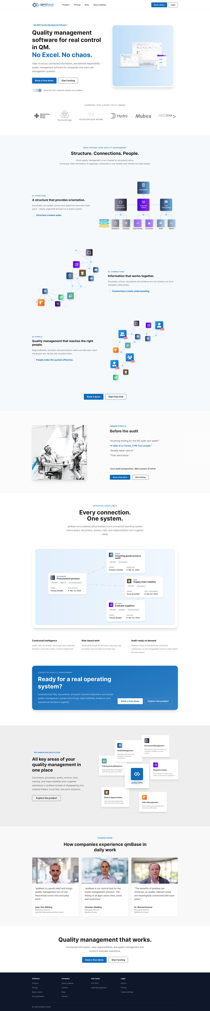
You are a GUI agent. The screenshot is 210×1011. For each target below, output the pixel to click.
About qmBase (99, 5)
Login (173, 5)
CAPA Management (98, 988)
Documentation (38, 996)
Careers (65, 996)
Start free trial (115, 396)
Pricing (77, 5)
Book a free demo (44, 80)
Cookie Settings (127, 992)
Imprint (123, 983)
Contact (65, 988)
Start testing (68, 80)
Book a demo (159, 5)
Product (65, 5)
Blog (87, 5)
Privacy (124, 988)
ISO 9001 (95, 983)
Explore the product (158, 701)
